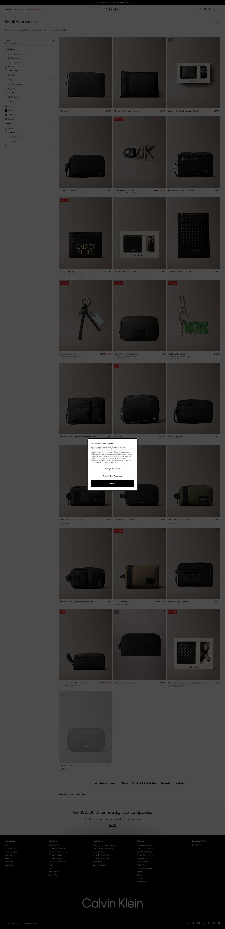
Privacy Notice (114, 462)
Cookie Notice (99, 462)
